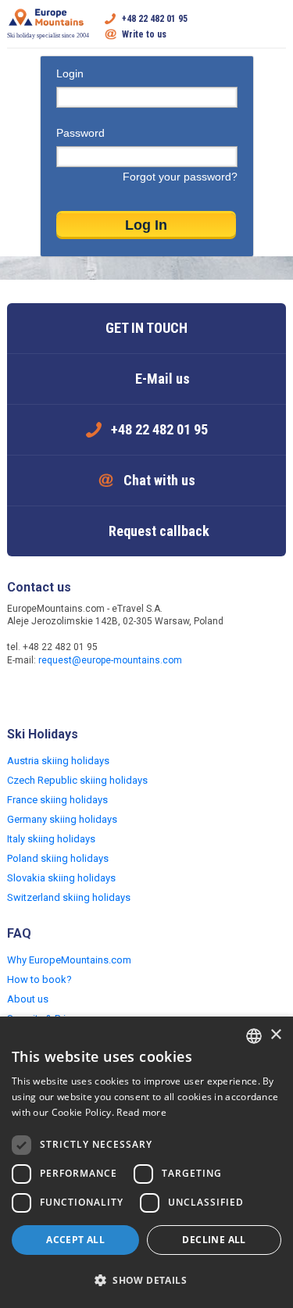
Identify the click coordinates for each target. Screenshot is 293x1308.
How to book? (39, 979)
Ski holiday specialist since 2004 (48, 35)
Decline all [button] (213, 1239)
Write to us (144, 34)
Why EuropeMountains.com (69, 960)
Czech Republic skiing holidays (77, 780)
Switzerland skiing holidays (68, 897)
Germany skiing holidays (62, 819)
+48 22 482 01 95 (155, 18)
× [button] (275, 1035)
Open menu (274, 26)
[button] (146, 1280)
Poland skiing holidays (58, 858)
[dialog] (146, 1162)
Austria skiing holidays (58, 761)
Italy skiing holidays (51, 839)
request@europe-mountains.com (110, 660)
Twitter (52, 694)
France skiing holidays (57, 800)
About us (27, 999)
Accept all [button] (75, 1239)
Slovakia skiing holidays (61, 878)
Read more (141, 1112)
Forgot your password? (180, 176)
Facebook (21, 694)
